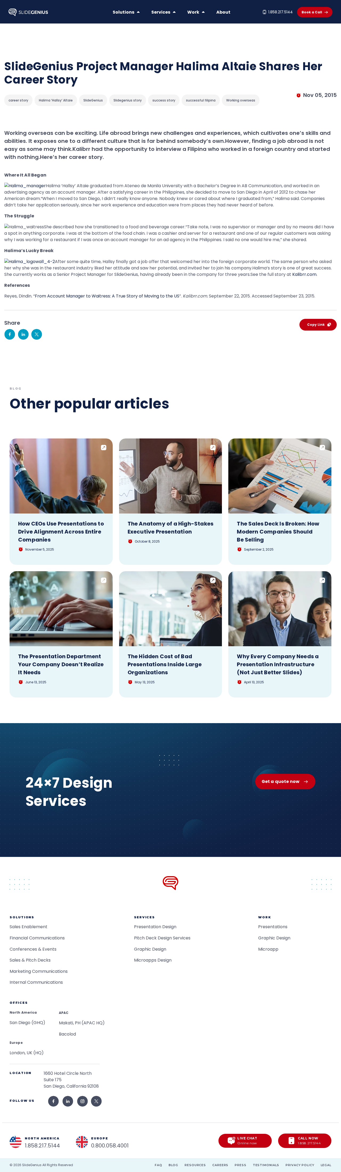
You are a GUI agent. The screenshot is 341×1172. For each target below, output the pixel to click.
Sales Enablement (28, 927)
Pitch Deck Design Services (162, 938)
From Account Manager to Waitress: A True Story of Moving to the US (107, 296)
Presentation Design (155, 927)
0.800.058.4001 (110, 1145)
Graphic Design (150, 949)
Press (240, 1165)
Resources (195, 1165)
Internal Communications (36, 982)
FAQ (158, 1165)
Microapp (268, 949)
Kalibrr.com (304, 274)
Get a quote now (280, 781)
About (223, 12)
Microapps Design (153, 960)
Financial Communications (37, 938)
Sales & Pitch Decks (30, 960)
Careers (220, 1165)
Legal (326, 1165)
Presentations (272, 927)
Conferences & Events (33, 949)
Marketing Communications (39, 971)
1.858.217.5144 (280, 12)
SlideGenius (32, 1165)
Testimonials (266, 1165)
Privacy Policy (300, 1165)
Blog (173, 1165)
